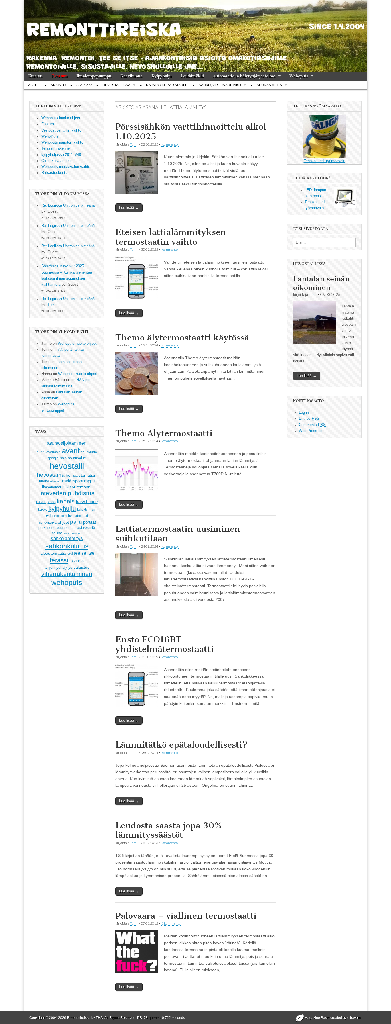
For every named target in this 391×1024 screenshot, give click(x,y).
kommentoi (170, 144)
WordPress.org (311, 431)
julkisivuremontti (76, 486)
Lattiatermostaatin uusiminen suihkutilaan (177, 534)
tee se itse (84, 553)
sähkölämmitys (67, 538)
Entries (309, 419)
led (48, 515)
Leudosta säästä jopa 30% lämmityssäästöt (168, 830)
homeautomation (81, 475)
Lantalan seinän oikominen (321, 283)
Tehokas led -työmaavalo (324, 161)
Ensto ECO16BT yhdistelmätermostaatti (164, 644)
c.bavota (354, 1018)
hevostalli (67, 466)
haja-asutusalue (73, 458)
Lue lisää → (129, 207)
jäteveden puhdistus (66, 493)
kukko (42, 509)
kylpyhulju (62, 508)
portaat (89, 522)
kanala (66, 501)
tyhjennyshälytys (58, 567)
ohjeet (63, 522)
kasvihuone (87, 501)
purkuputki (47, 528)
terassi (59, 560)
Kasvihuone (131, 76)
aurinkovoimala (49, 452)
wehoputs (66, 582)
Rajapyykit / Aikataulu (167, 85)
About (34, 85)
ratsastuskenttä (83, 528)
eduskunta (89, 452)
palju (76, 522)
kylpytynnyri (86, 509)
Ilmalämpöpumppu (93, 76)
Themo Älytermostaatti (163, 433)
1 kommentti (171, 923)
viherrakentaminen (66, 573)
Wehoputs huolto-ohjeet (77, 344)
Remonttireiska (78, 1018)
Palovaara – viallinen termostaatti (185, 916)
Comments (312, 425)
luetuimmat (78, 515)
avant (71, 451)
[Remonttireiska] (195, 36)
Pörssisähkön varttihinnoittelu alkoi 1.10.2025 (190, 131)
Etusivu (35, 76)
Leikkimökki (192, 76)
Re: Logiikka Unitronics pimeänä (68, 205)
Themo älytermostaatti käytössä (182, 337)
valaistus (81, 567)
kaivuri (41, 502)
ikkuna (54, 481)
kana (52, 502)
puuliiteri (63, 527)
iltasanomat (51, 487)
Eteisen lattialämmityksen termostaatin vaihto (170, 237)
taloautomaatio (52, 553)
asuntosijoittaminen (66, 443)
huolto (44, 481)
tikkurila (76, 560)
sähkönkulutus (66, 546)
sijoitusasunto (73, 533)
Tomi (52, 305)
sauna (56, 533)
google (53, 458)
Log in (304, 413)
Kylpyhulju (161, 76)
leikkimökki (59, 515)
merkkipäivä (47, 522)
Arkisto (58, 85)
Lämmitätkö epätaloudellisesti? (181, 744)
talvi (70, 553)
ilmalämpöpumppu (77, 481)
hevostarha (51, 475)
